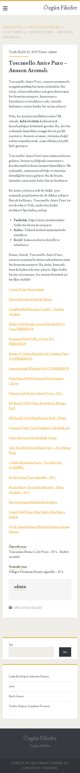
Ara (11, 644)
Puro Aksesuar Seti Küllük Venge (33, 438)
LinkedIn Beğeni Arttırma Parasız (29, 676)
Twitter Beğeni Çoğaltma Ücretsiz (29, 706)
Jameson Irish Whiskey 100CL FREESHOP (39, 369)
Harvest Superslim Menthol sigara (33, 502)
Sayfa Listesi (16, 696)
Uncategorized (44, 27)
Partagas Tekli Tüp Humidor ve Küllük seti (39, 428)
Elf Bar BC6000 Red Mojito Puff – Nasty (38, 418)
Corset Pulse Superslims (26, 289)
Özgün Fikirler (60, 7)
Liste (12, 686)
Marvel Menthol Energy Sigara (30, 299)
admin (52, 52)
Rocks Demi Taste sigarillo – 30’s (32, 477)
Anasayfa (13, 27)
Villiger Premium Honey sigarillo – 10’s (36, 572)
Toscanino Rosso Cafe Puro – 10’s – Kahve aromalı (39, 554)
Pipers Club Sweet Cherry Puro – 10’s (35, 393)
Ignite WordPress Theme (37, 763)
